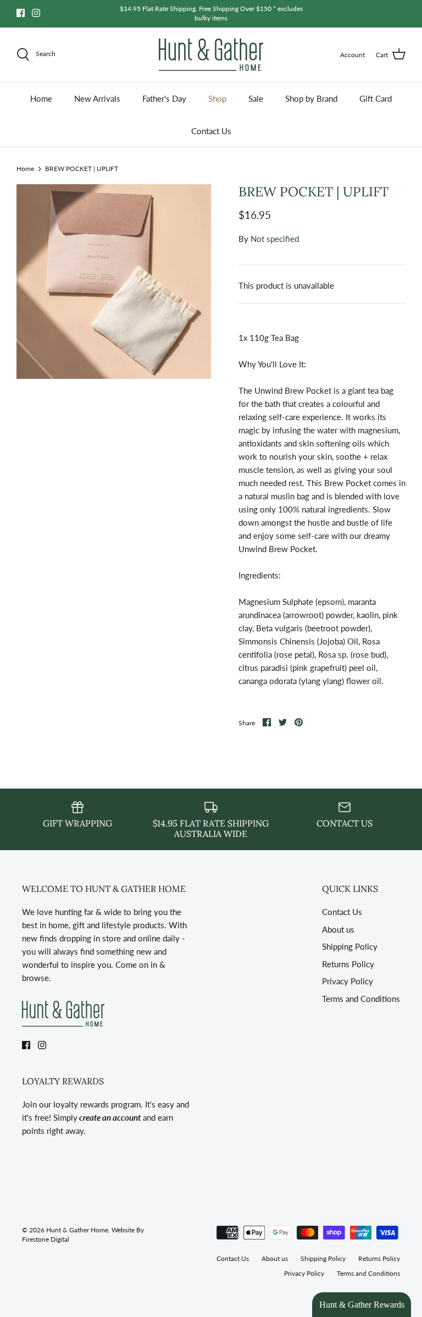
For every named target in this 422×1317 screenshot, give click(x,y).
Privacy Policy (347, 981)
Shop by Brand (311, 98)
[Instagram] (36, 13)
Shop (217, 98)
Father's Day (164, 98)
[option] (113, 281)
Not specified (275, 239)
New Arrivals (97, 98)
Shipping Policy (349, 946)
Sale (255, 98)
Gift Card (375, 98)
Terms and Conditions (361, 999)
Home (41, 98)
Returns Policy (348, 964)
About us (338, 929)
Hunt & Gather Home (77, 1230)
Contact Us (211, 131)
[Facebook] (20, 13)
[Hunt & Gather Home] (211, 54)
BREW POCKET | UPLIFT (81, 168)
